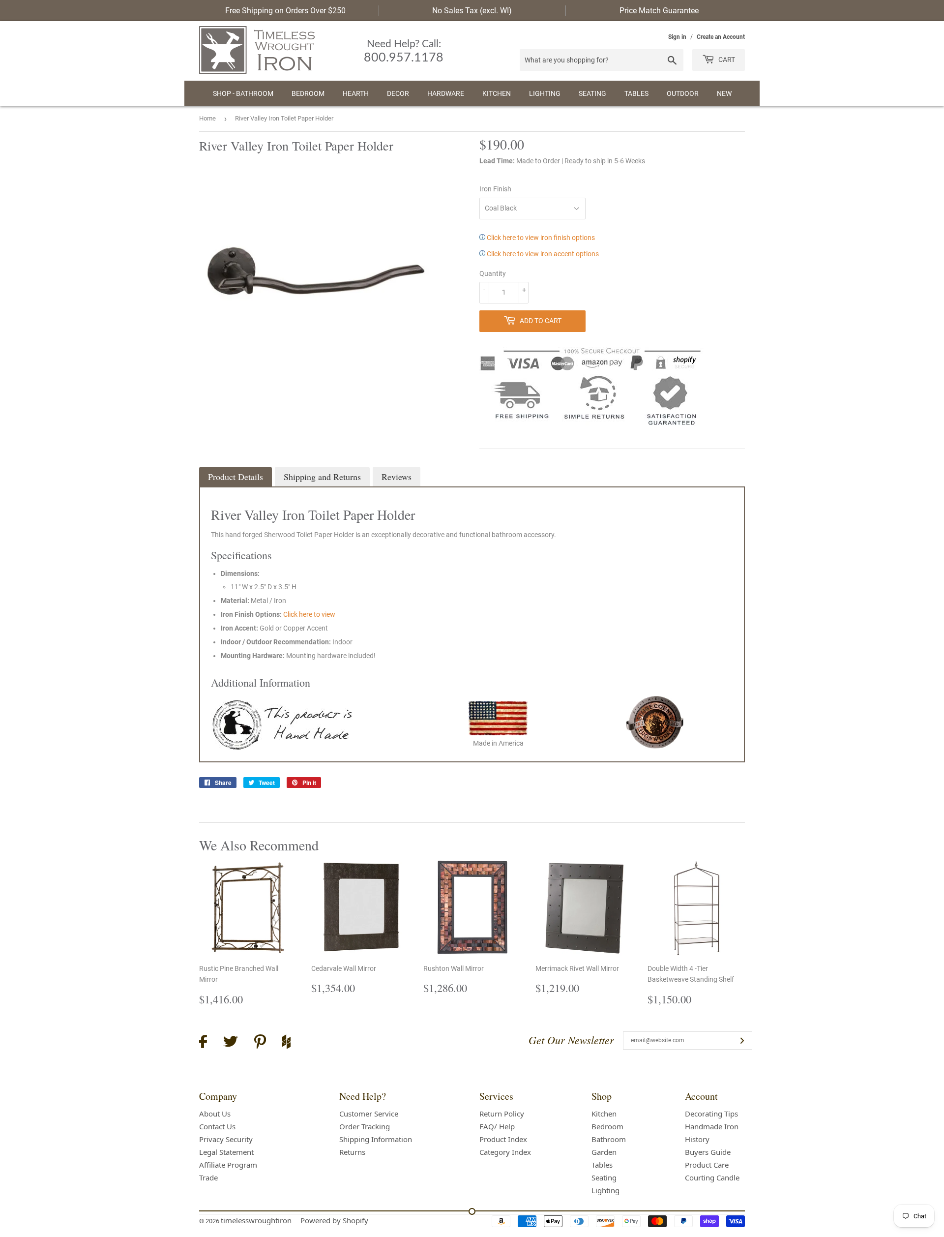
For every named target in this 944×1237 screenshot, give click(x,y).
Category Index (505, 1152)
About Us (215, 1113)
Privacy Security (226, 1139)
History (697, 1139)
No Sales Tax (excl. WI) (472, 10)
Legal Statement (226, 1152)
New (724, 93)
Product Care (707, 1165)
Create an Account (721, 36)
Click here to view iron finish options (540, 237)
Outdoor (683, 93)
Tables (636, 93)
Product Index (503, 1139)
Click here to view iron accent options (542, 254)
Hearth (356, 93)
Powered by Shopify (334, 1220)
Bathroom (608, 1139)
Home (207, 118)
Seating (592, 93)
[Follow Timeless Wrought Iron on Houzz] (286, 1043)
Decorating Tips (711, 1113)
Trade (208, 1177)
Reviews (397, 477)
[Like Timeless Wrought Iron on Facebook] (203, 1043)
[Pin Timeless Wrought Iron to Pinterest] (260, 1043)
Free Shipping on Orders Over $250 (285, 10)
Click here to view (309, 614)
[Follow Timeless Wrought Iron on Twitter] (230, 1043)
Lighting (544, 93)
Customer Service (368, 1113)
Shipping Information (375, 1139)
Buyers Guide (708, 1152)
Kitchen (496, 93)
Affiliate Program (228, 1165)
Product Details (235, 477)
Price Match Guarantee (659, 10)
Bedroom (308, 93)
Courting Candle (712, 1177)
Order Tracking (364, 1126)
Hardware (445, 93)
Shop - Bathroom (243, 93)
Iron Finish (495, 189)
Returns (352, 1152)
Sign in (677, 36)
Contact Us (217, 1126)
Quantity (492, 273)
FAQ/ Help (497, 1126)
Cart (726, 59)
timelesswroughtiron (256, 1220)
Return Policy (501, 1113)
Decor (398, 93)
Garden (604, 1152)
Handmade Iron (711, 1126)
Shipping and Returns (322, 477)
